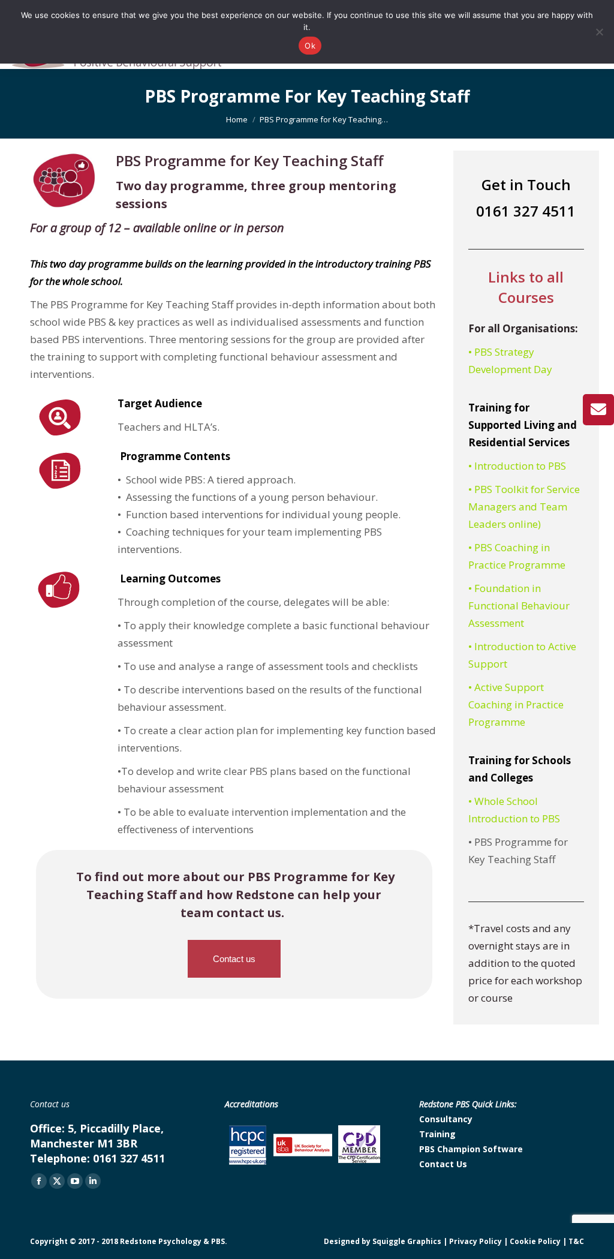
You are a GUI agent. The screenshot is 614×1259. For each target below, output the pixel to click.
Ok (310, 45)
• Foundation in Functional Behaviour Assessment (519, 605)
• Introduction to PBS (517, 466)
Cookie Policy (535, 1241)
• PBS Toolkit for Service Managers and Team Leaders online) (524, 506)
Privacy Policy (475, 1241)
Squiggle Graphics (406, 1241)
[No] (599, 32)
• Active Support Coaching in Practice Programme (516, 704)
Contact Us (443, 1164)
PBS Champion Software (471, 1149)
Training (437, 1134)
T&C (576, 1241)
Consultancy (445, 1119)
